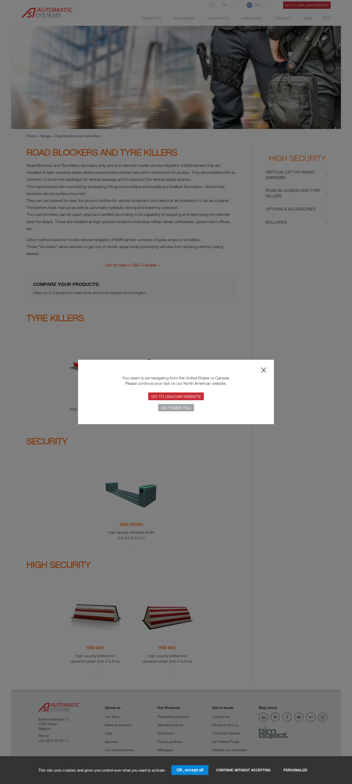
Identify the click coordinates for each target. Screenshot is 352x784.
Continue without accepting (243, 770)
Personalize (295, 770)
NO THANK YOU (176, 407)
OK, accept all (190, 770)
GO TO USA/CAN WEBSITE (176, 396)
